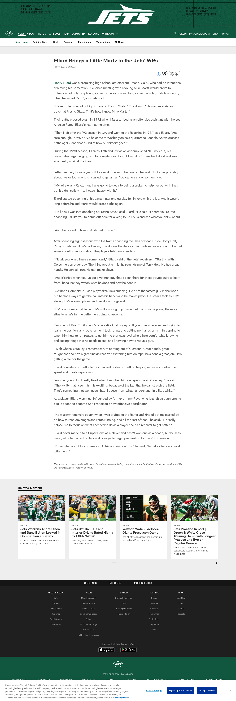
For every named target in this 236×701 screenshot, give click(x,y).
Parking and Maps (124, 608)
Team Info (154, 593)
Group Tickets (89, 608)
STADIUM (124, 593)
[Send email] (171, 75)
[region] (118, 690)
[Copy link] (177, 73)
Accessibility (43, 680)
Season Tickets (88, 603)
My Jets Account (88, 598)
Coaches (154, 608)
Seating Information (123, 598)
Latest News (181, 598)
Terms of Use (55, 608)
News (181, 593)
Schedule (154, 603)
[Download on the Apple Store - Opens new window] (106, 650)
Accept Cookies (207, 690)
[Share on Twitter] (164, 75)
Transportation (124, 614)
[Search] (175, 33)
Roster (154, 598)
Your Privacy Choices (157, 680)
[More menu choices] (118, 33)
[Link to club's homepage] (9, 33)
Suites (88, 619)
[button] (114, 563)
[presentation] (217, 563)
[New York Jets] (118, 664)
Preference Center (215, 680)
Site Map (110, 680)
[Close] (230, 690)
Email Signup (56, 619)
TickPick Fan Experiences (88, 635)
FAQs (56, 598)
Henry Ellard (62, 83)
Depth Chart (154, 619)
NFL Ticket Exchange (88, 624)
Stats (154, 629)
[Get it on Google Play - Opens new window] (128, 651)
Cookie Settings (187, 680)
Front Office (154, 614)
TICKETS (88, 593)
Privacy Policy (18, 680)
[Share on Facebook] (158, 75)
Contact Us (56, 624)
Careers (56, 603)
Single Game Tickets (88, 614)
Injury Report (154, 624)
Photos (181, 608)
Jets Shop (56, 614)
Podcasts (181, 614)
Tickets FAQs (88, 629)
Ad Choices (130, 680)
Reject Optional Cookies (181, 690)
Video (180, 603)
